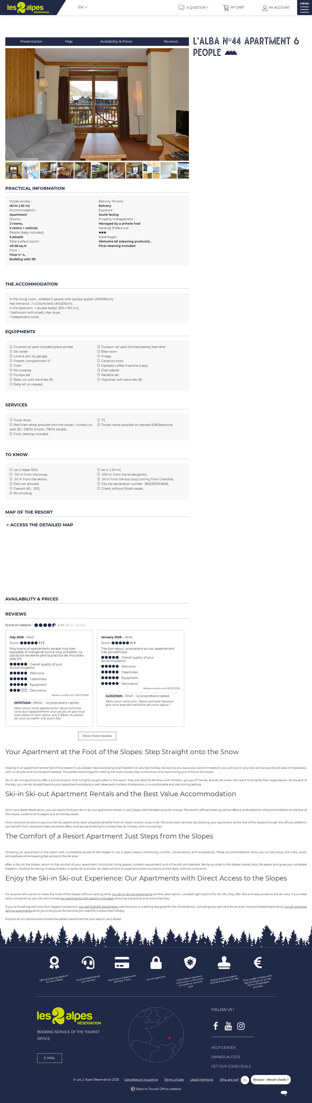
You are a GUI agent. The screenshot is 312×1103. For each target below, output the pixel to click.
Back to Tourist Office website (158, 1089)
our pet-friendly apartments (98, 906)
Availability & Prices (116, 41)
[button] (233, 7)
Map (69, 41)
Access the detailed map (41, 524)
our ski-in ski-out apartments (132, 894)
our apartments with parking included (86, 898)
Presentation (31, 41)
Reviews (171, 41)
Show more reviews (97, 736)
